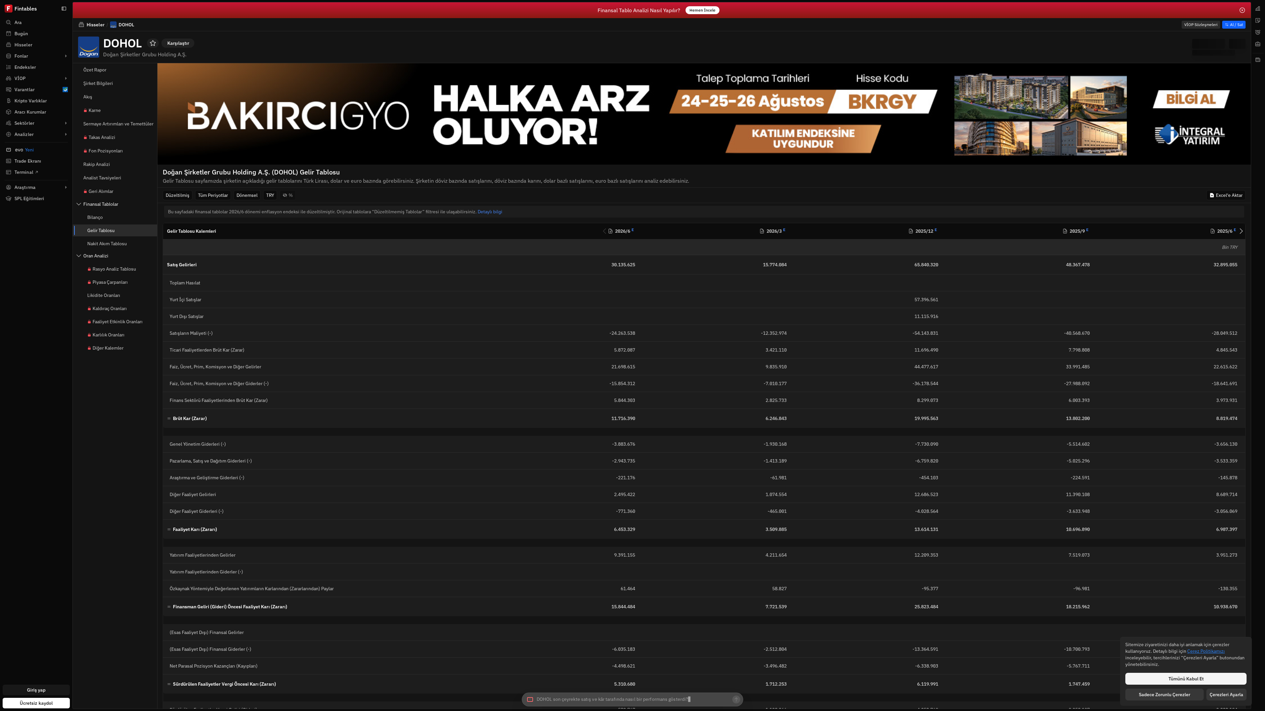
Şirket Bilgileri (98, 83)
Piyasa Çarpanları (110, 282)
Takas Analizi (102, 137)
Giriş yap (36, 690)
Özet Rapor (94, 70)
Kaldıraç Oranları (110, 308)
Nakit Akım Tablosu (107, 244)
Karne (95, 110)
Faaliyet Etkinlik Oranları (118, 322)
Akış (87, 97)
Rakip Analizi (96, 164)
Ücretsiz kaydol (36, 703)
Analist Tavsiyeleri (102, 178)
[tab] (1258, 8)
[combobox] (632, 699)
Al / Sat (1236, 24)
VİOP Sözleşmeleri (1201, 24)
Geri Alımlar (101, 191)
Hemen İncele (702, 10)
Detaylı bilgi (490, 212)
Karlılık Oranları (109, 335)
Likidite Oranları (103, 295)
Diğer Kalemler (108, 348)
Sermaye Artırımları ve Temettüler (118, 124)
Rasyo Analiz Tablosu (114, 269)
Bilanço (95, 217)
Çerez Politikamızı (1206, 651)
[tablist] (1258, 355)
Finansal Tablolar (100, 204)
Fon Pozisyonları (106, 151)
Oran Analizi (95, 256)
